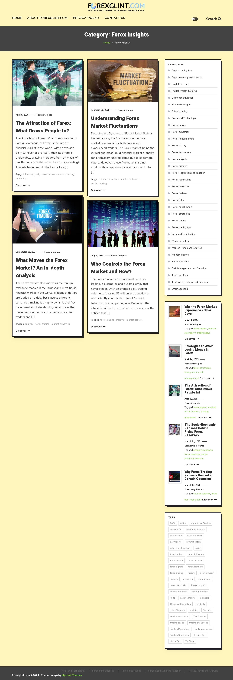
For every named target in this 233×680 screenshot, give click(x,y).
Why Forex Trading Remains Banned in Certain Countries (198, 475)
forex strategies (202, 368)
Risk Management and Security (189, 268)
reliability (200, 604)
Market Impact (198, 585)
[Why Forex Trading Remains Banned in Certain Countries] (175, 476)
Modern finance (180, 255)
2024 (172, 523)
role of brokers (177, 610)
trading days (203, 332)
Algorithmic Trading (201, 523)
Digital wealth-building (184, 91)
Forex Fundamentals (183, 138)
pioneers (204, 597)
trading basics (177, 622)
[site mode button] (195, 19)
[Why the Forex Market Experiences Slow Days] (175, 311)
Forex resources (181, 186)
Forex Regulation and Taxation (188, 173)
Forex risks (178, 200)
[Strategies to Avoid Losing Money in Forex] (175, 351)
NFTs (172, 597)
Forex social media (182, 207)
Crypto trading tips (182, 70)
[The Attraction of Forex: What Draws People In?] (175, 390)
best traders (176, 535)
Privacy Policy (86, 18)
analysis (29, 324)
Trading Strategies (179, 635)
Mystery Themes (72, 675)
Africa (183, 523)
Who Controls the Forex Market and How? (118, 267)
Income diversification (183, 234)
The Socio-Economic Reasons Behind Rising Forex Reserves (200, 430)
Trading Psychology (180, 628)
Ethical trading (179, 111)
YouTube (189, 641)
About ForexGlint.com (47, 18)
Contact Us (115, 18)
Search (211, 19)
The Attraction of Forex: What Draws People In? (43, 126)
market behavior (130, 179)
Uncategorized (180, 289)
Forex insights (44, 114)
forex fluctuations (109, 179)
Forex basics (179, 125)
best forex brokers (195, 529)
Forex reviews (180, 193)
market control (134, 319)
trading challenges (198, 622)
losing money (191, 372)
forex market (200, 328)
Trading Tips (200, 635)
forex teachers (195, 566)
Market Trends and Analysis (187, 248)
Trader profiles (180, 275)
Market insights (180, 241)
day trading (175, 541)
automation (175, 529)
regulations (196, 499)
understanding (99, 183)
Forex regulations (181, 179)
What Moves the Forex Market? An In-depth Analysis (42, 268)
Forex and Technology (184, 118)
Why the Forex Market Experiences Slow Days (200, 310)
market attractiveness (53, 174)
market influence (178, 591)
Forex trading (179, 220)
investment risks (178, 585)
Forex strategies (181, 214)
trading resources (203, 628)
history (191, 572)
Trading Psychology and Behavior (190, 282)
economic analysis (203, 450)
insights (120, 319)
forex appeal (32, 174)
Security (207, 610)
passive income (187, 597)
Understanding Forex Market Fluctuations (115, 122)
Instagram (188, 579)
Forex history (179, 145)
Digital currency (180, 84)
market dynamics (61, 324)
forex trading (42, 324)
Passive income (180, 261)
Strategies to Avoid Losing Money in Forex (199, 349)
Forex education (180, 132)
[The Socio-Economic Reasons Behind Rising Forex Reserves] (175, 429)
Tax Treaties (199, 616)
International (204, 579)
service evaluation (179, 616)
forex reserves (192, 454)
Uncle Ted (175, 641)
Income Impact (207, 572)
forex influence (196, 554)
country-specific (201, 493)
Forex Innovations (181, 152)
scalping (194, 610)
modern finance (200, 591)
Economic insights (181, 104)
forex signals (176, 566)
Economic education (183, 98)
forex (198, 548)
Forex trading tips (181, 227)
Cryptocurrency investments (187, 77)
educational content (180, 548)
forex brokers (177, 554)
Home (17, 18)
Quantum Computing (180, 604)
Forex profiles (179, 166)
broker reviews (194, 535)
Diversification (193, 541)
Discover (21, 185)
